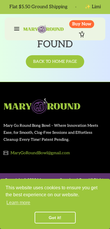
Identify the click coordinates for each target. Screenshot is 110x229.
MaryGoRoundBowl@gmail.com (40, 152)
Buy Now (81, 24)
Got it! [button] (55, 217)
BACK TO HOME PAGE (55, 61)
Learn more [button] (18, 202)
